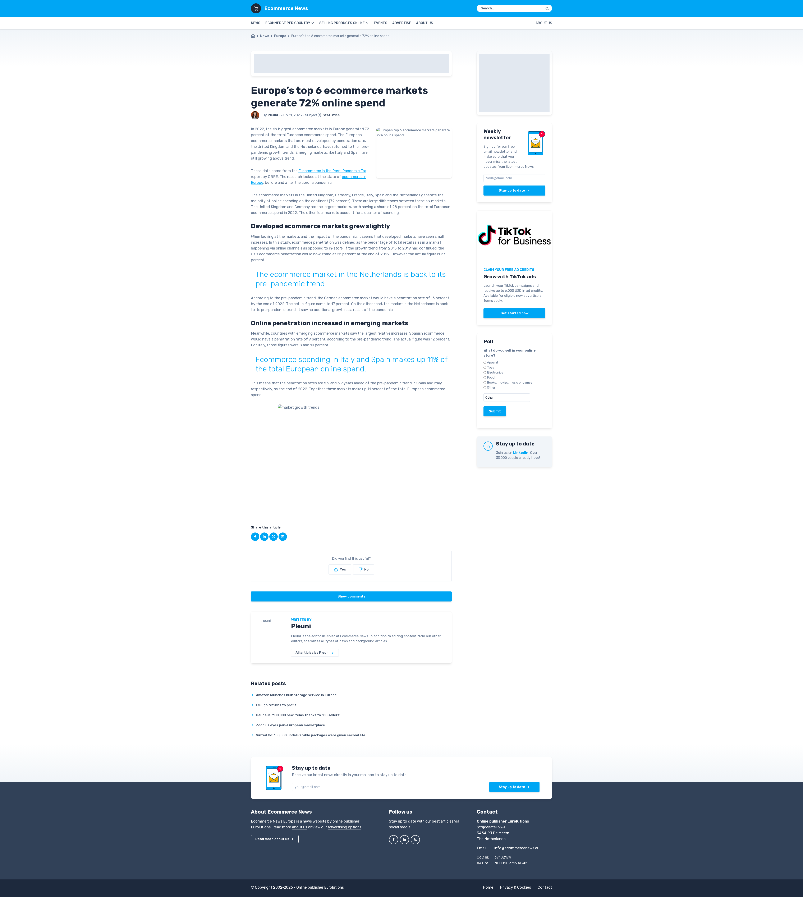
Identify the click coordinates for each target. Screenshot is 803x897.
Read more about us (272, 839)
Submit (495, 411)
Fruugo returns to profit (276, 705)
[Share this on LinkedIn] (264, 536)
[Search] (547, 8)
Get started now (514, 313)
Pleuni (301, 626)
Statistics (331, 115)
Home (488, 887)
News (255, 23)
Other (491, 387)
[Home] (255, 36)
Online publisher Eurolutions (320, 887)
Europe (280, 36)
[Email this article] (283, 536)
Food (491, 377)
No (366, 569)
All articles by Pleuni (312, 653)
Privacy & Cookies (515, 887)
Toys (490, 367)
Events (380, 23)
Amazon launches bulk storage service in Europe (296, 695)
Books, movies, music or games (509, 382)
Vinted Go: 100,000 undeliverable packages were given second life (310, 735)
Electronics (495, 372)
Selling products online (342, 23)
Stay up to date (512, 190)
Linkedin (520, 453)
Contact (545, 887)
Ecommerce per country (287, 23)
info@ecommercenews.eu (516, 848)
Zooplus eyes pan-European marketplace (290, 725)
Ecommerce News (286, 8)
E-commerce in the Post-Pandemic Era (332, 171)
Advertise (401, 23)
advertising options (344, 827)
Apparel (492, 362)
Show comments (351, 596)
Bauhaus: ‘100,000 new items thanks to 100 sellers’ (298, 715)
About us (424, 23)
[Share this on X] (273, 536)
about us (299, 827)
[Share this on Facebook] (255, 536)
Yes (343, 569)
